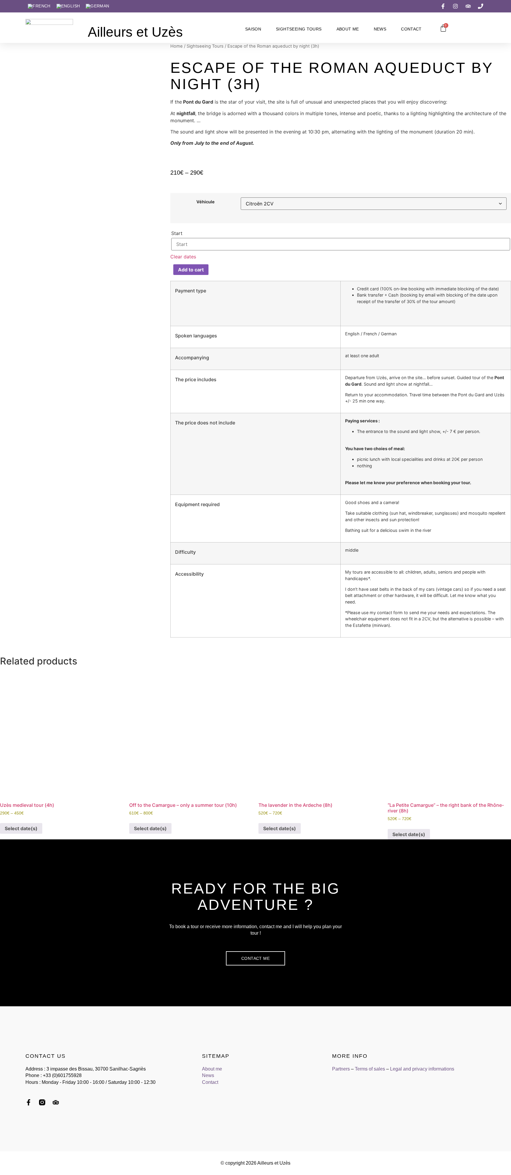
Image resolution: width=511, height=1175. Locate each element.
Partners (341, 1068)
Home (176, 46)
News (380, 29)
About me (348, 29)
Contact (411, 29)
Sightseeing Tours (298, 29)
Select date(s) (21, 828)
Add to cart (191, 270)
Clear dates (183, 257)
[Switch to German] (97, 6)
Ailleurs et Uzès (135, 32)
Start (176, 233)
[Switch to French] (39, 6)
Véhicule (205, 202)
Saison (253, 29)
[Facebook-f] (28, 1102)
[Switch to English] (68, 6)
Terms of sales (370, 1068)
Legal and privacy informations (422, 1068)
